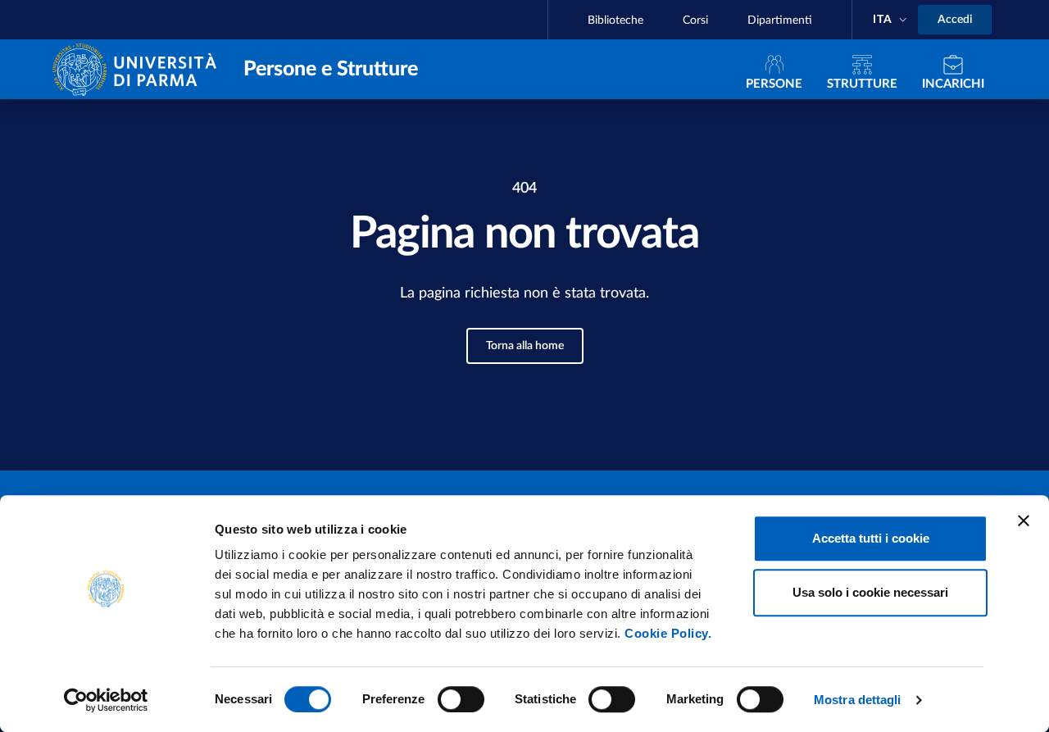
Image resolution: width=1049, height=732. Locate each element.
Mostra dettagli (857, 700)
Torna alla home (525, 346)
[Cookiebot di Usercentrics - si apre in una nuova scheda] (106, 700)
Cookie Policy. (667, 633)
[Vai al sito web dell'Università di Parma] (138, 68)
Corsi (695, 20)
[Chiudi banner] (1023, 520)
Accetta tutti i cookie (870, 538)
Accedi (955, 19)
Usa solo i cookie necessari (870, 592)
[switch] (461, 699)
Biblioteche (615, 20)
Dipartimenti (779, 20)
